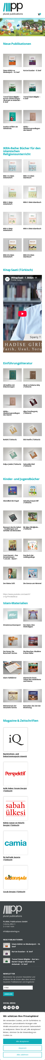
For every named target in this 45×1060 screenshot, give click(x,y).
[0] (39, 14)
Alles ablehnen (22, 1054)
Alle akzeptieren (22, 1041)
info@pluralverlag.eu (11, 931)
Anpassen (22, 1048)
